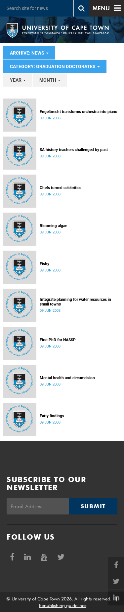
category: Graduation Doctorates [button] (53, 66)
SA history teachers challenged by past (74, 149)
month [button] (48, 80)
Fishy (44, 264)
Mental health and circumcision (67, 378)
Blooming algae (53, 226)
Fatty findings (52, 416)
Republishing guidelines (62, 605)
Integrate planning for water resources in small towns (75, 301)
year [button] (16, 80)
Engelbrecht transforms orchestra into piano (78, 111)
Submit (93, 506)
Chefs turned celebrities (60, 187)
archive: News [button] (27, 53)
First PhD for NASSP (58, 340)
